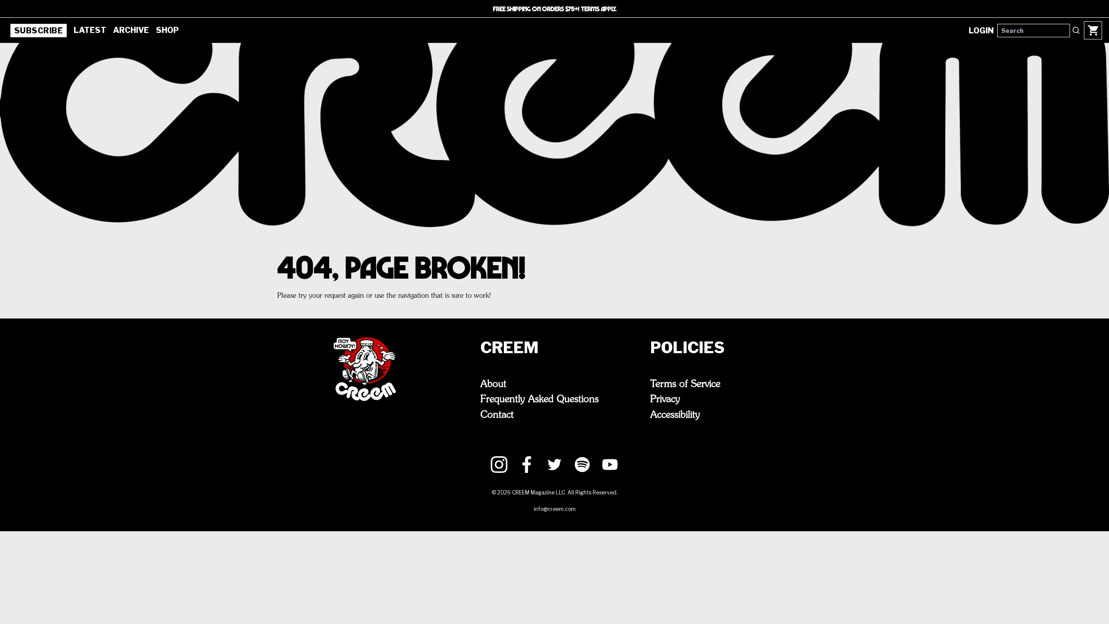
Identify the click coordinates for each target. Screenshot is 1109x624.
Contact (497, 415)
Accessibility (675, 415)
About (493, 384)
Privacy (665, 399)
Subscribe (38, 30)
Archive (131, 30)
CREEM (509, 347)
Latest (90, 30)
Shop (167, 30)
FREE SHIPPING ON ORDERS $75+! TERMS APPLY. (554, 8)
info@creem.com (555, 509)
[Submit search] (1076, 30)
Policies (687, 347)
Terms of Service (685, 384)
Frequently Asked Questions (539, 399)
